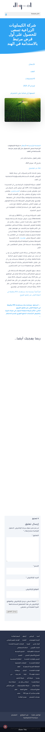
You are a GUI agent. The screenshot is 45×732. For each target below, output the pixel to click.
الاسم (36, 566)
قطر (16, 689)
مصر (18, 693)
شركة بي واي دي (24, 682)
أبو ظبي (31, 636)
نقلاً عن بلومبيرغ (35, 168)
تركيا (25, 674)
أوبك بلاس (36, 644)
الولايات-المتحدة (34, 670)
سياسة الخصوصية (30, 718)
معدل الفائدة (22, 697)
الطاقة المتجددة (34, 663)
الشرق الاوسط (19, 651)
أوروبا (28, 644)
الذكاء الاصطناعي (22, 648)
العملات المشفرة (20, 663)
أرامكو (24, 636)
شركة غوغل (36, 685)
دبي (11, 674)
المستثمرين (15, 191)
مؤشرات (22, 238)
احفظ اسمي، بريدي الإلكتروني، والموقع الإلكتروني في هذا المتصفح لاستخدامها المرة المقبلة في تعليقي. (23, 604)
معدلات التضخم (34, 697)
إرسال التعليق (11, 612)
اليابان (25, 670)
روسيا (38, 678)
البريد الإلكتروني (32, 578)
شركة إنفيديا (36, 682)
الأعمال (32, 65)
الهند (32, 72)
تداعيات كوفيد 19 (34, 674)
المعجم (14, 715)
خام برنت (18, 674)
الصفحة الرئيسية (34, 146)
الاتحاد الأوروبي (35, 648)
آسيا (38, 636)
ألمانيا (24, 640)
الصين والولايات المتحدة (32, 659)
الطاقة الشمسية (15, 659)
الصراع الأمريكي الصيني (32, 655)
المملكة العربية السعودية (31, 667)
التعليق (35, 535)
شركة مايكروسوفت (23, 685)
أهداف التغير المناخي (13, 640)
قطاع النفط (23, 689)
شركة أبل (30, 678)
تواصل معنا (36, 715)
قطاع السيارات (35, 689)
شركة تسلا (12, 682)
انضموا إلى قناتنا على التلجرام (23, 93)
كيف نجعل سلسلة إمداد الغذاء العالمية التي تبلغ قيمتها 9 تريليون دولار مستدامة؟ (23, 474)
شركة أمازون (20, 678)
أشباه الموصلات (34, 640)
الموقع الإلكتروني (32, 589)
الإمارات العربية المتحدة (16, 644)
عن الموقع (24, 715)
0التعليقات (30, 79)
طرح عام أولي (10, 685)
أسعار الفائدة (15, 636)
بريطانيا (17, 670)
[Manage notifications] (5, 727)
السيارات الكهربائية (33, 651)
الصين (20, 655)
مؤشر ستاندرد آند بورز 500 (31, 693)
